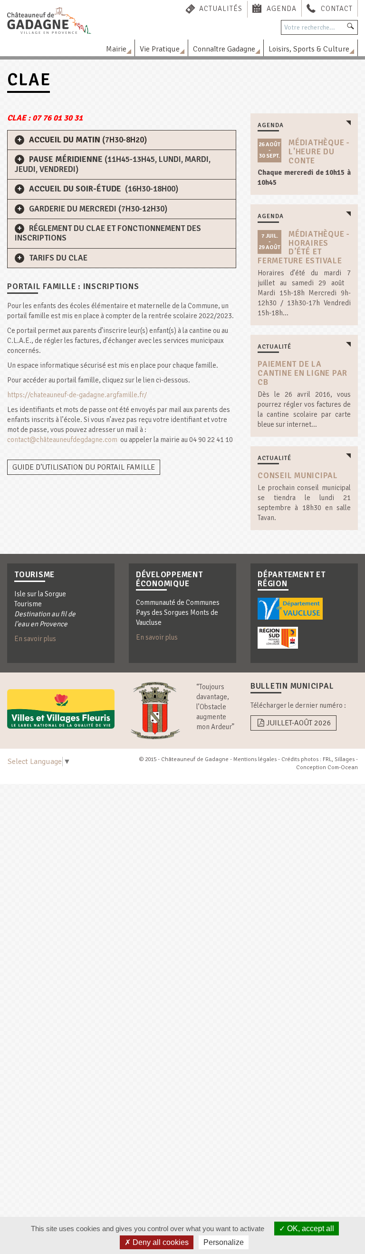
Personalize (223, 1242)
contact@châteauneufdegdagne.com (62, 439)
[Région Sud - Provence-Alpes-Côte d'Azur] (278, 638)
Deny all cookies (160, 1242)
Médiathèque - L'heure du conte (319, 151)
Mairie (116, 49)
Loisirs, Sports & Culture (309, 49)
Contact (337, 8)
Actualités (220, 8)
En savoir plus (35, 638)
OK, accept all (309, 1228)
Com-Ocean (342, 767)
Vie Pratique (160, 49)
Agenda (282, 8)
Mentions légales (255, 759)
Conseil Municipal (298, 476)
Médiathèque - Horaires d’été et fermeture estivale (304, 247)
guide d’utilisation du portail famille (83, 467)
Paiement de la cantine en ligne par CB (302, 373)
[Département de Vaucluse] (290, 609)
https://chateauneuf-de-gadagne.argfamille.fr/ (77, 395)
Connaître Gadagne (224, 49)
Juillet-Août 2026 (298, 723)
